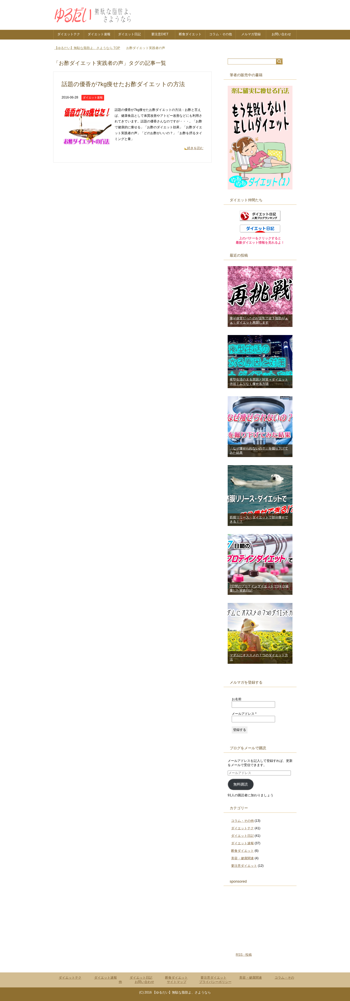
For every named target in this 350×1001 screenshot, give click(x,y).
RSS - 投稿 (244, 954)
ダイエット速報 (99, 34)
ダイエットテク (68, 34)
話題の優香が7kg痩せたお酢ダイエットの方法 (123, 84)
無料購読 (240, 784)
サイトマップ (176, 982)
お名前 (236, 699)
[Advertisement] (260, 917)
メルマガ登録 (251, 34)
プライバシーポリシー (215, 982)
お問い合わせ (281, 34)
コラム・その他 (220, 34)
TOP (87, 48)
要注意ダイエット (244, 865)
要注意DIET (160, 34)
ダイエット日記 (129, 34)
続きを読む (195, 148)
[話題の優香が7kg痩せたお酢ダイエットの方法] (86, 144)
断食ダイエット (190, 34)
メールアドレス (244, 713)
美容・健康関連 (242, 858)
